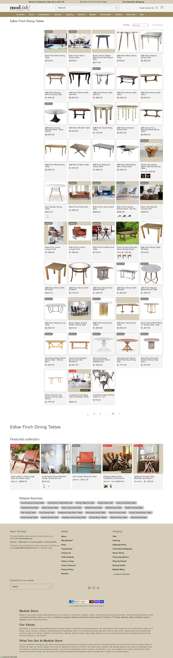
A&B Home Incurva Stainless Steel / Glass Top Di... (54, 129)
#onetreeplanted (25, 538)
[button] (161, 7)
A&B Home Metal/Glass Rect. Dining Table (126, 165)
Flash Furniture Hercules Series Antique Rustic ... (127, 248)
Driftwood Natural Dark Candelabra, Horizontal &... (115, 477)
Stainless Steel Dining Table (74, 517)
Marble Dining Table (93, 507)
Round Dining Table (117, 512)
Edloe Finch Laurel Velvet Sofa (103, 208)
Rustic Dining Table (29, 517)
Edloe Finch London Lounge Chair (77, 248)
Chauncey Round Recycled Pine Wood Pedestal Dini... (101, 360)
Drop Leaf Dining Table (126, 503)
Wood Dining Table (139, 517)
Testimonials (66, 549)
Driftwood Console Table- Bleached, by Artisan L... (144, 477)
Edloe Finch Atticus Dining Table (76, 56)
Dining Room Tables (98, 517)
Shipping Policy (119, 544)
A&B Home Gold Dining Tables (102, 324)
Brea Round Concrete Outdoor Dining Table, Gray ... (150, 360)
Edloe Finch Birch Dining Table (55, 56)
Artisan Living (67, 561)
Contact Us (149, 8)
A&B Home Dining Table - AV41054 (79, 93)
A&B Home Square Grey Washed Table (103, 289)
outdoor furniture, (30, 617)
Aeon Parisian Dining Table (53, 208)
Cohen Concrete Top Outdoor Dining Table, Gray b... (54, 396)
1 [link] (87, 413)
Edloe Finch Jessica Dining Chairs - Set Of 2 (126, 208)
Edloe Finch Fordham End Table (103, 248)
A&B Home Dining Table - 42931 (127, 93)
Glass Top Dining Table (71, 507)
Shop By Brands (120, 561)
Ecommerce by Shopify (97, 606)
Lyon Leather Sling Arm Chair (85, 476)
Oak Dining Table (28, 512)
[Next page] (119, 413)
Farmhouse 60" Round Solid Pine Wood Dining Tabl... (126, 360)
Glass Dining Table (50, 507)
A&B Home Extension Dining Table (125, 129)
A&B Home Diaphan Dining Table (149, 56)
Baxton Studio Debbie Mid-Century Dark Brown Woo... (103, 57)
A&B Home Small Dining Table (102, 129)
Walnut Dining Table (119, 517)
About (64, 536)
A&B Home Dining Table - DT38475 (79, 289)
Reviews (64, 573)
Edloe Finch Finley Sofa (78, 207)
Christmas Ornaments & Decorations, (86, 617)
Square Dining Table (49, 517)
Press (63, 544)
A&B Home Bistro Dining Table (127, 56)
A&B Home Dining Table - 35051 (151, 93)
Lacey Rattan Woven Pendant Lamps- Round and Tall (54, 477)
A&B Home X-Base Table (79, 164)
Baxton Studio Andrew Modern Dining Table (78, 324)
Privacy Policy (67, 569)
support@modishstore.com (26, 548)
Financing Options (121, 557)
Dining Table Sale (105, 503)
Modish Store (79, 606)
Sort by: (126, 25)
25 (113, 413)
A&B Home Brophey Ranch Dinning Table (53, 93)
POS (84, 606)
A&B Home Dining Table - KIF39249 (55, 289)
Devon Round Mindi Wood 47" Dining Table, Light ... (151, 324)
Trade (141, 8)
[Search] (116, 7)
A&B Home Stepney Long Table (55, 324)
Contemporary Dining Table (32, 503)
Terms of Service (68, 565)
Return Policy (118, 553)
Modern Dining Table (133, 507)
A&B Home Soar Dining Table (126, 324)
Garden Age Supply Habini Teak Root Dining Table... (151, 166)
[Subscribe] (49, 586)
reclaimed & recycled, (62, 617)
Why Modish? (67, 540)
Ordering (116, 540)
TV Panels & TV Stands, (111, 617)
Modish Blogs (119, 569)
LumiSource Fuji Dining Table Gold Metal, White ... (79, 396)
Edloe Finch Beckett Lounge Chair (149, 208)
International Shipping (122, 549)
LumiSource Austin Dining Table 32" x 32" (103, 396)
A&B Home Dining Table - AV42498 (127, 289)
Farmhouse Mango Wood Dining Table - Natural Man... (55, 360)
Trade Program (67, 557)
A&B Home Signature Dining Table (101, 165)
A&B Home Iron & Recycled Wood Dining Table (150, 129)
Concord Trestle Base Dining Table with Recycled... (77, 360)
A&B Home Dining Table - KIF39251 (151, 248)
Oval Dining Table (47, 512)
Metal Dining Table (113, 507)
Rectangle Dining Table (95, 512)
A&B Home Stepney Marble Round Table (149, 289)
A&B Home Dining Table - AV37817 (103, 93)
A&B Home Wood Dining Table (55, 165)
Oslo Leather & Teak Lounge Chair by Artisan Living (22, 477)
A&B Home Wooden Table (79, 128)
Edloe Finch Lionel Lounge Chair (52, 248)
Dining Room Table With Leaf (60, 503)
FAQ (114, 536)
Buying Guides (119, 565)
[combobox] (87, 7)
